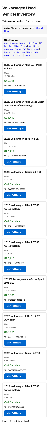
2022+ (20, 55)
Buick (36, 46)
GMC (36, 49)
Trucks (24, 46)
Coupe (36, 43)
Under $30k (32, 52)
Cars (6, 43)
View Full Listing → (15, 91)
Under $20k (9, 55)
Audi (30, 46)
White (27, 55)
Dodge (18, 49)
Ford (30, 49)
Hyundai (15, 52)
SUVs (16, 46)
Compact (14, 43)
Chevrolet (8, 49)
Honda (7, 52)
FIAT (25, 49)
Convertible (25, 43)
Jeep (23, 52)
